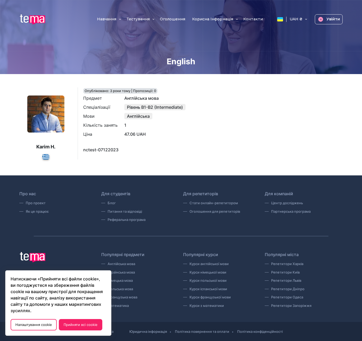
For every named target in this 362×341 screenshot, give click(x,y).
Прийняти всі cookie (81, 324)
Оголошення (172, 19)
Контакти (253, 19)
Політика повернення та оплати (202, 331)
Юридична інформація (148, 331)
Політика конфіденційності (260, 331)
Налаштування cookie (33, 324)
